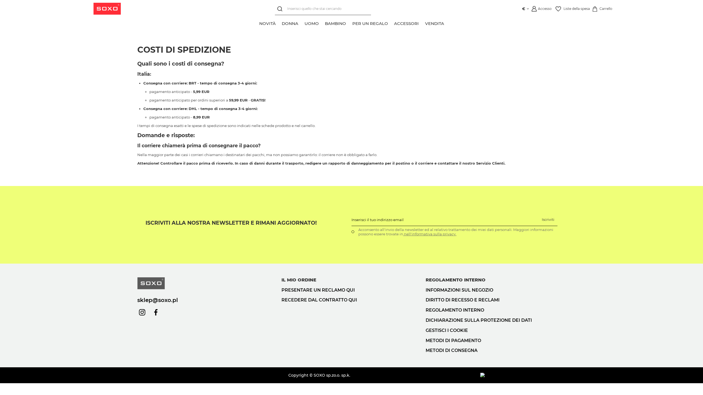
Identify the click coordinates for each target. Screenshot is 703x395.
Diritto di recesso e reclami (463, 300)
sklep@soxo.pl (157, 300)
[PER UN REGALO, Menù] (391, 23)
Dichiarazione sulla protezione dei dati (479, 320)
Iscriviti (548, 219)
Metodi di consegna (452, 350)
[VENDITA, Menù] (447, 23)
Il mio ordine (298, 280)
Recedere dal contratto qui (319, 300)
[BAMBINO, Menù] (349, 23)
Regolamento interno (455, 310)
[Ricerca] (281, 9)
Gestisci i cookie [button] (447, 330)
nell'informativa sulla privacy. (429, 234)
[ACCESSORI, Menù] (421, 23)
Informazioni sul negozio (459, 290)
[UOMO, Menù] (321, 23)
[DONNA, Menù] (301, 23)
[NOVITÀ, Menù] (278, 23)
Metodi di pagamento (453, 340)
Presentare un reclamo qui (318, 290)
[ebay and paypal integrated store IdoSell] (523, 375)
